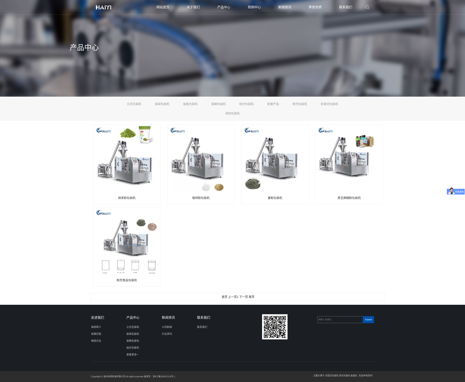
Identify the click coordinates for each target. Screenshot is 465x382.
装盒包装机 (190, 104)
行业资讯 (167, 333)
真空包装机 (344, 375)
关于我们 (193, 7)
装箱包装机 (218, 104)
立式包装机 (134, 104)
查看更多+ (132, 354)
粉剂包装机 (300, 104)
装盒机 (354, 375)
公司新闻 (167, 326)
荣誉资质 (315, 7)
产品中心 (223, 7)
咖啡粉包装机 (201, 197)
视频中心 (254, 7)
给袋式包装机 (329, 104)
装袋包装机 (162, 104)
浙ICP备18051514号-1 (164, 376)
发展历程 (96, 333)
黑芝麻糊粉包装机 (349, 197)
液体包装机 (232, 113)
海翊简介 (96, 326)
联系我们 (345, 7)
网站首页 (162, 7)
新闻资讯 (284, 7)
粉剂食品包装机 (127, 280)
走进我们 (97, 317)
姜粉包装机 (275, 197)
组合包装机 (246, 104)
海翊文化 (96, 340)
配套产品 (273, 104)
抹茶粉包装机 (127, 197)
